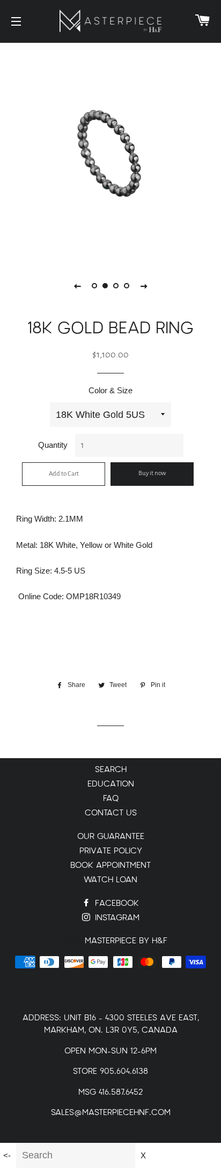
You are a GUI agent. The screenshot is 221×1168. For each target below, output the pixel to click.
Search (111, 770)
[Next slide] (144, 285)
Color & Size (110, 390)
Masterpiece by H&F (126, 941)
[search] (75, 1155)
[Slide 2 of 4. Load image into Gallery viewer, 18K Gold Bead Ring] (105, 285)
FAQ (111, 798)
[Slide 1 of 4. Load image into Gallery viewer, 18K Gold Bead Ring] (94, 285)
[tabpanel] (110, 150)
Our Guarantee (110, 836)
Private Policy (110, 851)
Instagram (115, 918)
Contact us (111, 813)
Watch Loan (110, 880)
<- (7, 1155)
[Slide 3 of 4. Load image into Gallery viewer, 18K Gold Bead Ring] (115, 285)
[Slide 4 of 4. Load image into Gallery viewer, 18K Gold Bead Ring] (126, 285)
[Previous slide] (77, 285)
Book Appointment (110, 865)
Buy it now (152, 473)
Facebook (115, 903)
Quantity (53, 444)
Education (110, 784)
